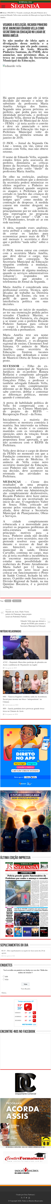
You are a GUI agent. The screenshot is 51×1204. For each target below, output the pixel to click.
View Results (25, 989)
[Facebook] (24, 1197)
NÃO (6, 979)
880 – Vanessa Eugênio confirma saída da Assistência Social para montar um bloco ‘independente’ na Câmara (25, 699)
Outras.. (4, 993)
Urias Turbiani (29, 1194)
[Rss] (22, 1197)
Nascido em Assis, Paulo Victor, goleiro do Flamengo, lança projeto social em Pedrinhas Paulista (18, 613)
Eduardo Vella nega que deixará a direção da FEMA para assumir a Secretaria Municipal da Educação (33, 622)
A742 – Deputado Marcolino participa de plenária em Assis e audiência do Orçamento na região (25, 663)
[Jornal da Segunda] (25, 4)
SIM (6, 976)
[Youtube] (29, 1197)
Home (4, 13)
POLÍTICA (11, 13)
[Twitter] (26, 1197)
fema (8, 601)
